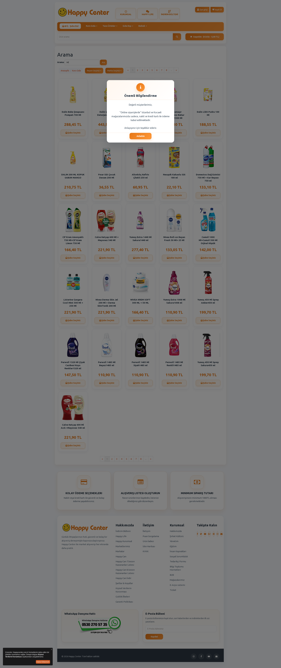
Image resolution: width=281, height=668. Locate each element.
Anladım (141, 136)
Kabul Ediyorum (43, 662)
